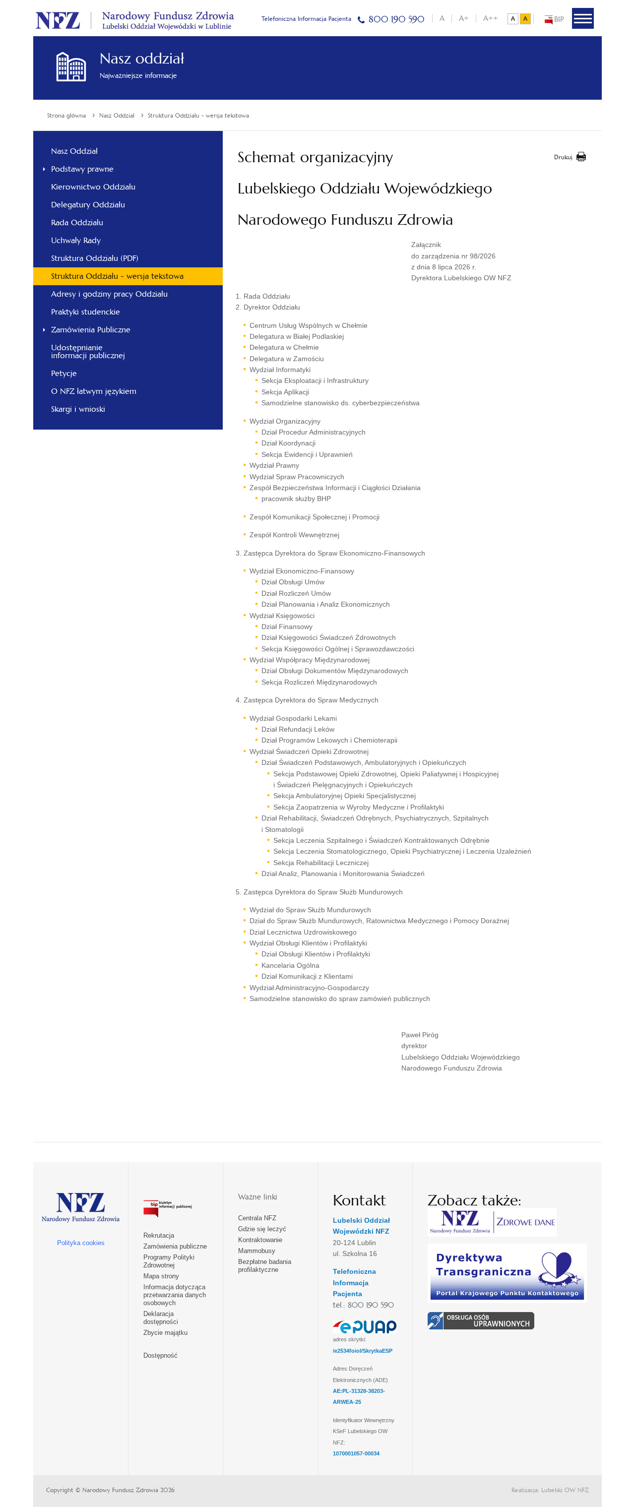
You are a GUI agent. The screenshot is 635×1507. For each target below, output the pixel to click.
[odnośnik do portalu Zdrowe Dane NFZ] (492, 1221)
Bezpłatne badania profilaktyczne (264, 1265)
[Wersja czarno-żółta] (525, 18)
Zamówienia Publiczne (90, 329)
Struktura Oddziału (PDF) (94, 258)
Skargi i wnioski (78, 409)
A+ (464, 18)
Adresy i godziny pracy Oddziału (109, 294)
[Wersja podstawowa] (513, 18)
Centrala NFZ (257, 1218)
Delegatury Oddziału (88, 204)
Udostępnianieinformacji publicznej (88, 351)
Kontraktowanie (260, 1240)
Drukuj (563, 157)
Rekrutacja (158, 1235)
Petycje (64, 373)
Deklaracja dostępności (160, 1317)
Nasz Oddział (116, 116)
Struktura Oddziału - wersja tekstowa (198, 116)
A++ (490, 18)
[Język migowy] (481, 1319)
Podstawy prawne (82, 169)
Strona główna (66, 116)
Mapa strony (161, 1276)
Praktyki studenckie (85, 312)
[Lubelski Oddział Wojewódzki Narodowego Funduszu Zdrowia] (135, 19)
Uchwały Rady (76, 240)
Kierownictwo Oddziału (93, 187)
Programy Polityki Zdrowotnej (168, 1261)
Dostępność (160, 1355)
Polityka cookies (81, 1243)
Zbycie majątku (165, 1332)
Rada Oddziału (77, 222)
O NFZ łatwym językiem (93, 391)
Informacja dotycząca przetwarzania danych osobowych (174, 1295)
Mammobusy (256, 1251)
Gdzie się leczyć (262, 1229)
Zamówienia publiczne (175, 1246)
